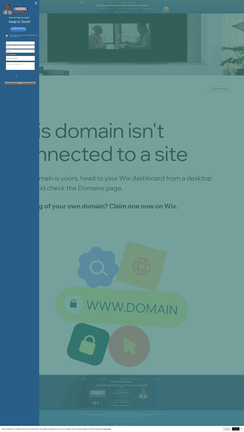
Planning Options (11, 54)
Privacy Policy (107, 429)
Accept (236, 429)
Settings (226, 429)
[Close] (242, 428)
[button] (36, 3)
